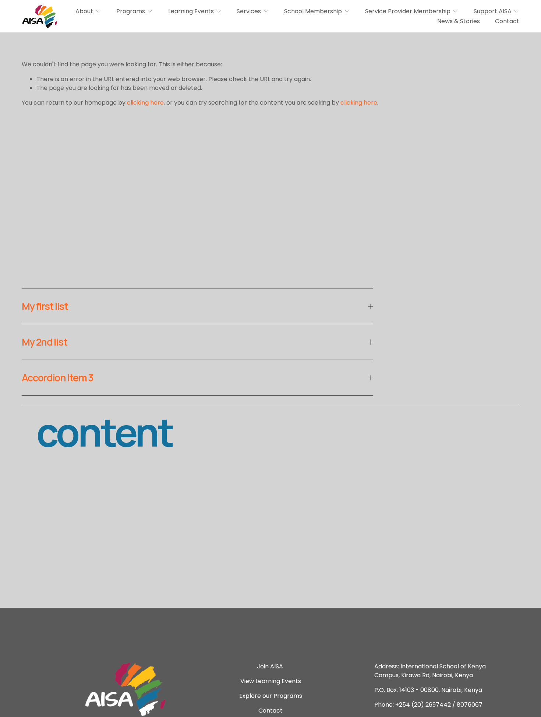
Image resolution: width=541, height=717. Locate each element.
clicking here (145, 102)
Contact (507, 21)
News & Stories (458, 21)
